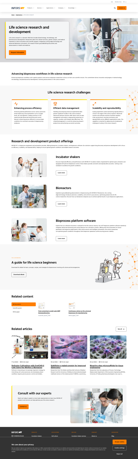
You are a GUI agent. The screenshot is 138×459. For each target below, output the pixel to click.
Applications (49, 8)
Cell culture (55, 436)
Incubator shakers (37, 436)
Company (60, 8)
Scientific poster (17, 308)
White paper (16, 312)
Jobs (112, 2)
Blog (113, 436)
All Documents (17, 304)
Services (39, 8)
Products (29, 8)
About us (94, 436)
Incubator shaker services (79, 436)
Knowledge (71, 8)
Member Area (118, 2)
